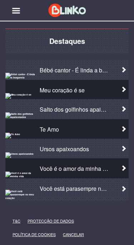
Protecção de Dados (39, 221)
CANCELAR (68, 234)
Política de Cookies (23, 234)
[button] (16, 11)
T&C (14, 221)
